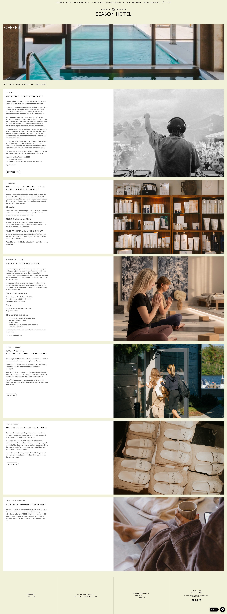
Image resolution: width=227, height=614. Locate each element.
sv (166, 2)
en (169, 2)
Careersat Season (30, 595)
